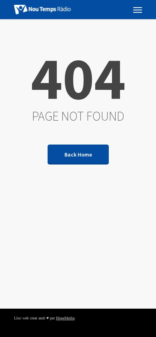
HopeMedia (65, 318)
